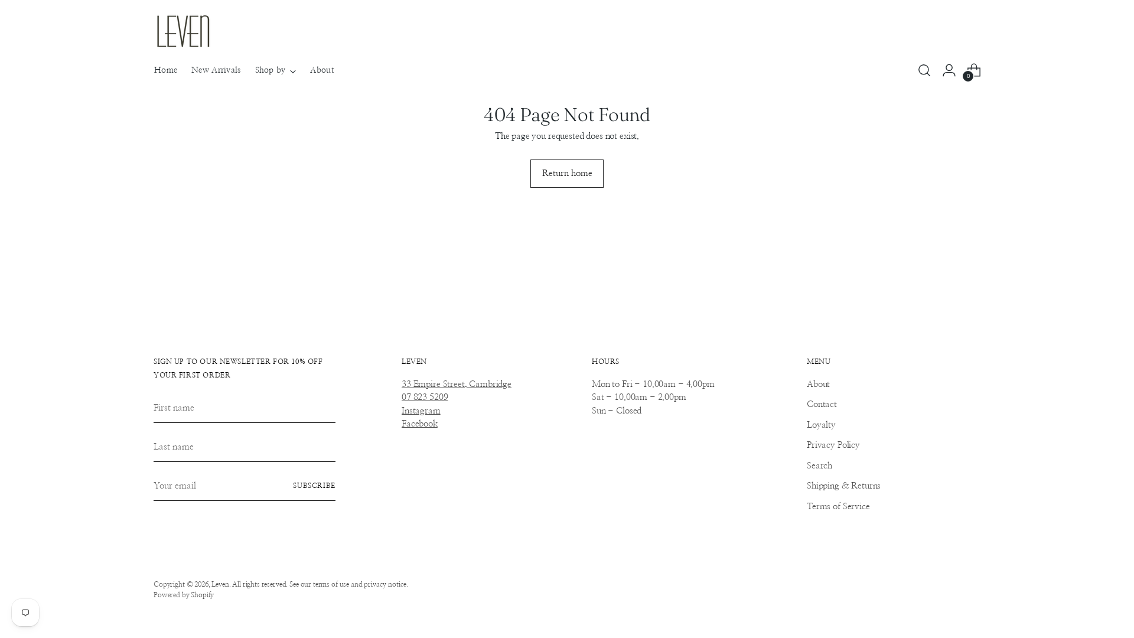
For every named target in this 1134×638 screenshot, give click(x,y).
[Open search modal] (924, 70)
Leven (220, 584)
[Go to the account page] (949, 70)
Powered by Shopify (184, 595)
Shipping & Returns (844, 485)
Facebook (420, 423)
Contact (822, 404)
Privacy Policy (833, 445)
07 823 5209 (425, 397)
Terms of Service (838, 506)
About (818, 384)
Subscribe (314, 486)
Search (819, 465)
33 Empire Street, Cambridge (456, 384)
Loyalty (821, 425)
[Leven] (183, 31)
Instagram (421, 410)
